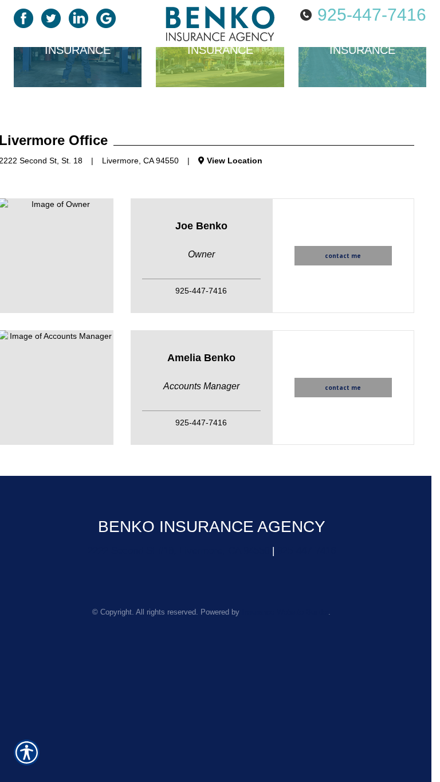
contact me (343, 256)
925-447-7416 (371, 14)
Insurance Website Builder (285, 612)
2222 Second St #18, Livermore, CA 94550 (178, 550)
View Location (233, 160)
